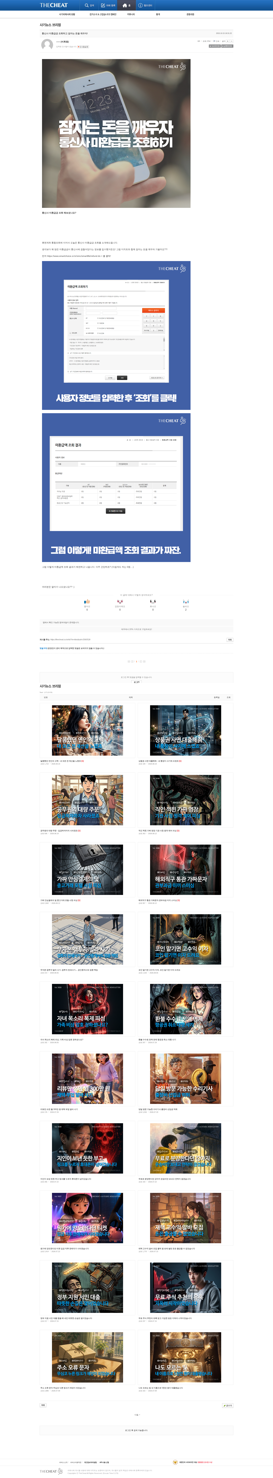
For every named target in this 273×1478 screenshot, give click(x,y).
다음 (136, 1415)
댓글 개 (43, 648)
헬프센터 (145, 5)
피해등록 (107, 5)
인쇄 (217, 41)
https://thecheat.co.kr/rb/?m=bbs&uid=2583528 (70, 639)
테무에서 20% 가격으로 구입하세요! (136, 629)
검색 (89, 5)
